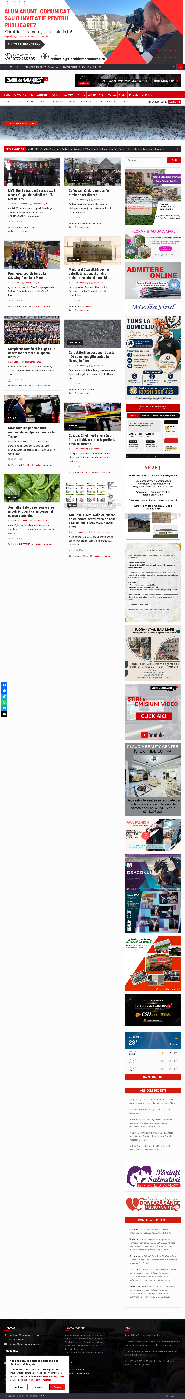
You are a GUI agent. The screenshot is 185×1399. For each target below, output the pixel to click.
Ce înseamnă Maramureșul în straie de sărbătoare (89, 193)
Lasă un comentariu (20, 231)
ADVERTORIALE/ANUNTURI (118, 102)
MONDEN (30, 102)
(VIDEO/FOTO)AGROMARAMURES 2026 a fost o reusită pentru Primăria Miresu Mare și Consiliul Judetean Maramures (151, 1136)
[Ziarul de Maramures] (30, 80)
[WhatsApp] (4, 702)
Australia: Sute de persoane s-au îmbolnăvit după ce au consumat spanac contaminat (31, 511)
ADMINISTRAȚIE (95, 95)
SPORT (122, 95)
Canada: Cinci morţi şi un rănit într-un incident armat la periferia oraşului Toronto (92, 440)
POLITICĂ (111, 95)
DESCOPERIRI (43, 102)
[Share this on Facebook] (4, 685)
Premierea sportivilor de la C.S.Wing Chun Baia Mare (27, 276)
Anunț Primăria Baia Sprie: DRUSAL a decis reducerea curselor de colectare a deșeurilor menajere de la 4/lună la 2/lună (153, 1259)
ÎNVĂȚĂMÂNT (68, 95)
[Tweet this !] (4, 697)
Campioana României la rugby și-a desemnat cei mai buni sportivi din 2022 (31, 353)
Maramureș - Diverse (79, 181)
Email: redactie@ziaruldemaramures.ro (83, 67)
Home (7, 95)
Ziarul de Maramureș (18, 204)
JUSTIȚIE (8, 102)
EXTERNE (71, 102)
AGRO (18, 102)
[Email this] (4, 714)
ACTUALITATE (20, 95)
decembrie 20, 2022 (41, 204)
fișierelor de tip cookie (54, 1376)
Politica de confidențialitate (77, 1373)
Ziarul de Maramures (16, 123)
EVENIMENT (42, 95)
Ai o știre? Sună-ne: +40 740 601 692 (41, 67)
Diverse (98, 102)
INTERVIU (133, 95)
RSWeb (43, 1396)
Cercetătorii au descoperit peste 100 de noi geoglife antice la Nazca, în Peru (92, 357)
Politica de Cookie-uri (74, 1369)
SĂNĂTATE (147, 95)
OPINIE (81, 95)
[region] (37, 1374)
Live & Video (85, 102)
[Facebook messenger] (4, 691)
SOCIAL (54, 95)
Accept (57, 1387)
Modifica (19, 1387)
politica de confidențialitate (38, 1380)
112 (31, 95)
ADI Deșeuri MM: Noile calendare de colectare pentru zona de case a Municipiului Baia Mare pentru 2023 (92, 521)
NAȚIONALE (58, 102)
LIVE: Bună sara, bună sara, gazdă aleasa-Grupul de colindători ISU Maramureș (31, 195)
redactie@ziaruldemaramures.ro (24, 1344)
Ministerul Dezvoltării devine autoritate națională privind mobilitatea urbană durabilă (89, 274)
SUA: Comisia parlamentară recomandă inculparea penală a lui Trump (32, 432)
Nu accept (38, 1387)
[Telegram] (4, 708)
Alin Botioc (14, 283)
